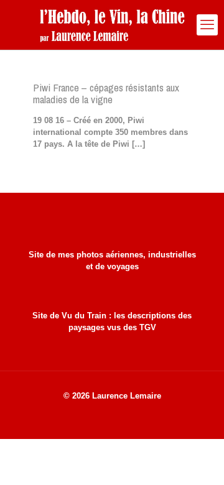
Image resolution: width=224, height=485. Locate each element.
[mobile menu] (207, 24)
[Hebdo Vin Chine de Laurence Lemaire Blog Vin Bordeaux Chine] (112, 25)
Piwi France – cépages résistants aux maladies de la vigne (106, 93)
